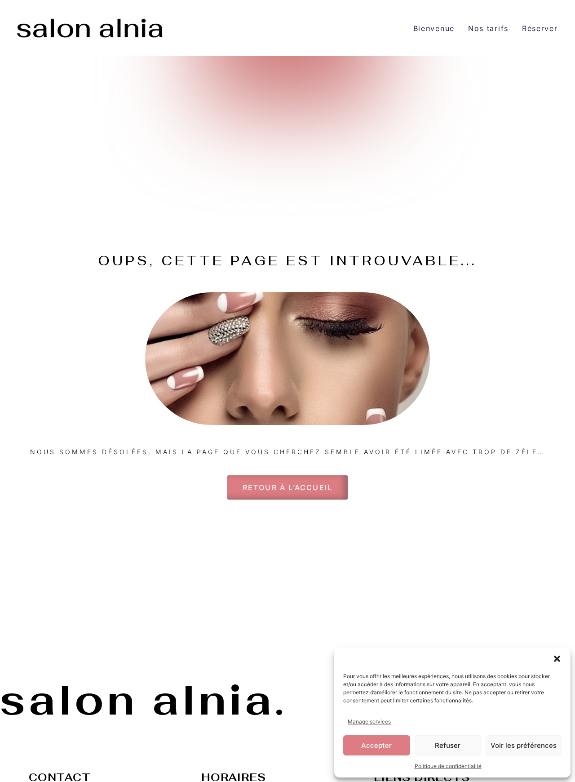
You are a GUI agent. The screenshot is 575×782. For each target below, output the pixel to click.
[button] (557, 658)
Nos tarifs (488, 28)
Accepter (376, 745)
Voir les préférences (524, 745)
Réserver (540, 28)
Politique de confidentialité (448, 766)
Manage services (369, 721)
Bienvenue (434, 28)
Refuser (447, 745)
